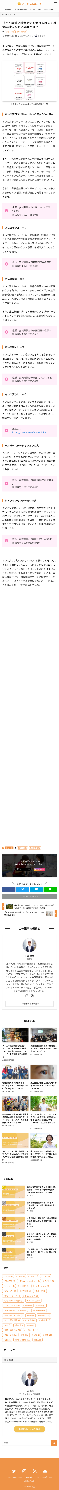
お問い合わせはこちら (29, 1429)
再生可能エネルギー (14, 1315)
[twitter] (32, 996)
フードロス (34, 1300)
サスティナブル (41, 1286)
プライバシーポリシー (43, 1477)
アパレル (49, 1281)
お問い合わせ (29, 1481)
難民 (38, 1340)
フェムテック (31, 1296)
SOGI (46, 1276)
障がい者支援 (21, 31)
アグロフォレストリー (30, 1281)
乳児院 (41, 1305)
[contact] (45, 1471)
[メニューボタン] (55, 3)
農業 (48, 1335)
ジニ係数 (26, 1291)
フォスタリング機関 (14, 1300)
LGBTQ (34, 1276)
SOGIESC (10, 1281)
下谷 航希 (29, 955)
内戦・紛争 (40, 1310)
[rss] (34, 1471)
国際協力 (44, 1315)
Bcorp (9, 1276)
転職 (37, 1335)
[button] (8, 889)
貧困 (25, 1335)
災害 (31, 1325)
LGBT (21, 1276)
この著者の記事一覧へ (29, 1003)
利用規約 (29, 1477)
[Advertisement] (29, 715)
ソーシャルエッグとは (15, 1477)
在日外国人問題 (12, 1320)
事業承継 (10, 1310)
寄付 (8, 1325)
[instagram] (24, 1471)
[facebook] (27, 996)
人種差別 (24, 1310)
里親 (8, 1340)
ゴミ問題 (24, 1286)
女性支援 (45, 1320)
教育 (19, 1325)
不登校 (29, 1305)
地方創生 (30, 1320)
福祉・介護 (10, 31)
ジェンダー (10, 1291)
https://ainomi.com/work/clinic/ (29, 432)
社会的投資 (32, 1330)
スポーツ (41, 1291)
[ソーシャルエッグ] (29, 3)
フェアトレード (12, 1296)
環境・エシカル (13, 1330)
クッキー (10, 1286)
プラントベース (12, 1305)
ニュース (9, 848)
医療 (31, 1315)
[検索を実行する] (54, 1443)
